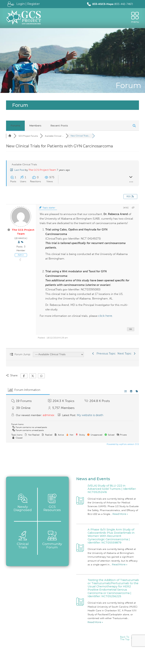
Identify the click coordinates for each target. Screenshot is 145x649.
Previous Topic (105, 353)
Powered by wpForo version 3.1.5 (122, 444)
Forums (15, 125)
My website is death (90, 415)
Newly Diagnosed (23, 508)
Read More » (120, 514)
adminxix (48, 415)
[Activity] (22, 242)
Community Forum (52, 545)
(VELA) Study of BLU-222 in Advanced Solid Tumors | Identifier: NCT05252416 (112, 489)
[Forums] (10, 136)
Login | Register (28, 4)
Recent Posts (59, 125)
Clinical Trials (23, 545)
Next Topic (125, 353)
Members (35, 125)
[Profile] (19, 242)
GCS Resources (52, 508)
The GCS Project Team (42, 169)
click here (105, 316)
